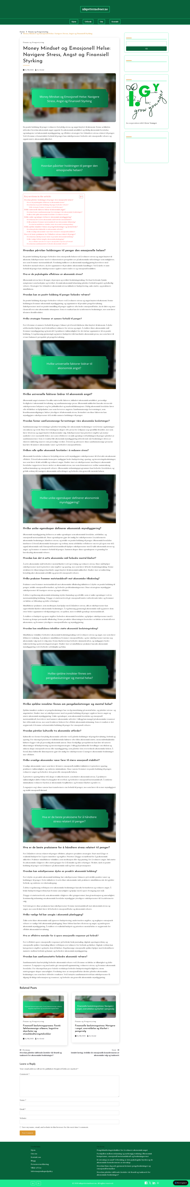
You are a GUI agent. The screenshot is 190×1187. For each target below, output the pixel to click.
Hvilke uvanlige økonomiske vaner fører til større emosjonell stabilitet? (51, 232)
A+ (33, 1183)
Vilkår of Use (36, 1168)
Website (23, 1118)
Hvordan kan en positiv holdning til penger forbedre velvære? (48, 205)
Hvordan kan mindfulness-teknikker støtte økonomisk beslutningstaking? (51, 224)
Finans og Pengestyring (33, 42)
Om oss (34, 1154)
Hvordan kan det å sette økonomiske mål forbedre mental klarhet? (49, 220)
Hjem (74, 21)
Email (23, 1109)
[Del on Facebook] (146, 1183)
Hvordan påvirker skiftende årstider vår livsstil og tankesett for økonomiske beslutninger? (123, 1173)
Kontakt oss (36, 1157)
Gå (146, 48)
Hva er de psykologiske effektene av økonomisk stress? (46, 202)
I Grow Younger (150, 123)
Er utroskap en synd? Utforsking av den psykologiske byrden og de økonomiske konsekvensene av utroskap (125, 1161)
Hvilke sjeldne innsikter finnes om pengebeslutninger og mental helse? (51, 227)
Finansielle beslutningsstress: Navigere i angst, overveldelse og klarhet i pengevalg (95, 1028)
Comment (24, 1074)
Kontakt (115, 21)
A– (39, 1183)
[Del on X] (150, 1183)
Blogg (33, 1161)
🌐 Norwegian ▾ (180, 1183)
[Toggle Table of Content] (80, 197)
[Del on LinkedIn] (154, 1183)
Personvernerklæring (40, 1164)
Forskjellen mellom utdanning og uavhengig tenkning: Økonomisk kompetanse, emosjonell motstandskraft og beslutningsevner (124, 1155)
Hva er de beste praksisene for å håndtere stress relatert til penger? (50, 234)
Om (101, 21)
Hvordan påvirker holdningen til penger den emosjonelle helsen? (48, 200)
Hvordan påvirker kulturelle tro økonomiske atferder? (45, 229)
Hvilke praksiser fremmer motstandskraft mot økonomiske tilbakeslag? (51, 222)
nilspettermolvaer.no (95, 9)
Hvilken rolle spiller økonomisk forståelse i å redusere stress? (48, 214)
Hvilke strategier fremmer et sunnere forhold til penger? (46, 207)
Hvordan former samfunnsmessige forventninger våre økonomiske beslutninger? (54, 212)
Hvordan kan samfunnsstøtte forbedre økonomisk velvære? (47, 244)
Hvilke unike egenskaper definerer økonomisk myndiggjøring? (48, 217)
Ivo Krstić (40, 70)
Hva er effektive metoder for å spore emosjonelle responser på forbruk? (51, 241)
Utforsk (88, 21)
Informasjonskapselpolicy (42, 1171)
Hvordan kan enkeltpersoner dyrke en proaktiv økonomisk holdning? (50, 237)
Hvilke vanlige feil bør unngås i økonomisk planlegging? (45, 239)
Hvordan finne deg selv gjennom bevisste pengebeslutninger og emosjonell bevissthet (124, 1167)
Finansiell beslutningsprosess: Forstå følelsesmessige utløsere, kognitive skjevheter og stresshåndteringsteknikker (145, 144)
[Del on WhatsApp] (158, 1183)
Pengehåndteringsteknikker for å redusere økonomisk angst (122, 1150)
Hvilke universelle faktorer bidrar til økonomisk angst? (44, 210)
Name (23, 1100)
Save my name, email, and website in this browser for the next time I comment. (55, 1127)
